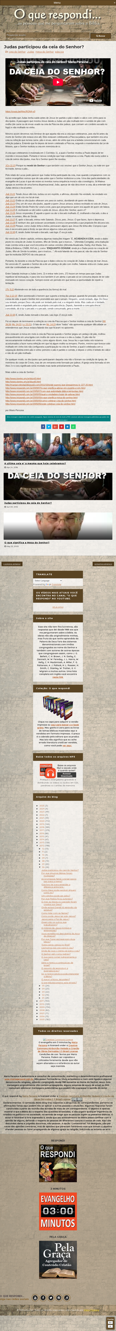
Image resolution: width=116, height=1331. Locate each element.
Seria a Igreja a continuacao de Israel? (57, 964)
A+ (110, 1322)
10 (43, 854)
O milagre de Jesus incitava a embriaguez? (56, 929)
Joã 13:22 (10, 200)
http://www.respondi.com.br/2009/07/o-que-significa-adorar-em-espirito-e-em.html (45, 388)
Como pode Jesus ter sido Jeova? (58, 916)
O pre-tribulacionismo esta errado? (59, 982)
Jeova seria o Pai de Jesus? (55, 919)
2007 (42, 1013)
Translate (56, 584)
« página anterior (12, 564)
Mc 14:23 (51, 324)
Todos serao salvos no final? (55, 944)
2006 (42, 1016)
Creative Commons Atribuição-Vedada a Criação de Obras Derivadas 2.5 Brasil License (58, 1048)
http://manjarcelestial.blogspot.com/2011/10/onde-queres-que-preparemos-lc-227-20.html (49, 385)
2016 (42, 833)
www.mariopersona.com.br (19, 1079)
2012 (42, 845)
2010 (42, 1004)
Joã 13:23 (10, 203)
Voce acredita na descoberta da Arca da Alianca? (60, 934)
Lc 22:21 (27, 324)
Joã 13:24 (10, 207)
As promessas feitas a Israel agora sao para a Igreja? (58, 880)
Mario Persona (29, 1096)
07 (43, 864)
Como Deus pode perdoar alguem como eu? (58, 891)
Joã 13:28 (10, 222)
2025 (42, 805)
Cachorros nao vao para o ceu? (57, 947)
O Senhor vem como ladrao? (55, 954)
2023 (42, 811)
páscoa (59, 51)
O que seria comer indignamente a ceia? (58, 958)
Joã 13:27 (10, 219)
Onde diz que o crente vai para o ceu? (60, 950)
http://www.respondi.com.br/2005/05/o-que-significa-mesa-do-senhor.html (41, 397)
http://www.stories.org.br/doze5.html (23, 378)
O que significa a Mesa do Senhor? (27, 542)
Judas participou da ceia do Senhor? (28, 503)
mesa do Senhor (44, 51)
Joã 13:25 (10, 210)
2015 (42, 836)
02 (43, 994)
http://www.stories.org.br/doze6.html (23, 381)
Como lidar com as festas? (54, 913)
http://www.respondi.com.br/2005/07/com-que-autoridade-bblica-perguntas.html (44, 391)
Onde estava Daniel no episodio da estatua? (59, 908)
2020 (42, 821)
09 (43, 858)
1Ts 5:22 (9, 289)
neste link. (58, 677)
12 (43, 848)
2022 (42, 815)
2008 (42, 1010)
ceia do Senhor (17, 51)
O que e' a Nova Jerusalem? (55, 979)
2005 (42, 1019)
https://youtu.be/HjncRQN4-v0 (20, 111)
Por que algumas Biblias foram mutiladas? (56, 874)
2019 (42, 824)
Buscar (101, 36)
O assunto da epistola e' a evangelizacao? (54, 969)
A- (110, 1326)
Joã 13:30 (10, 232)
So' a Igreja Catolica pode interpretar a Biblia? (60, 975)
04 (43, 988)
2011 (41, 1001)
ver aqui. (67, 745)
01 (43, 998)
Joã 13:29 (10, 226)
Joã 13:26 (10, 213)
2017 (42, 830)
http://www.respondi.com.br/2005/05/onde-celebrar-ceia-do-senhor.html (40, 404)
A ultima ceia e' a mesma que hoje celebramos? (35, 463)
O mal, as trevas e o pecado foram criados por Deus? (59, 903)
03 (43, 991)
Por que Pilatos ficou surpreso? (57, 898)
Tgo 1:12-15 (11, 296)
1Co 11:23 (10, 165)
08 (43, 861)
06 (43, 867)
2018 (42, 827)
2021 (42, 818)
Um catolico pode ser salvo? (55, 895)
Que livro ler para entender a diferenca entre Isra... (55, 885)
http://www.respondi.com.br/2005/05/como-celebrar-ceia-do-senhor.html (40, 400)
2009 (42, 1007)
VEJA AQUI (57, 607)
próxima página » (103, 564)
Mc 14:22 (16, 324)
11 (43, 851)
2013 (42, 842)
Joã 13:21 (10, 194)
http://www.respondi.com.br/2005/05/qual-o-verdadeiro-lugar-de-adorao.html (42, 394)
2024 (42, 808)
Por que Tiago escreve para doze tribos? (58, 940)
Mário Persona (91, 1310)
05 (43, 985)
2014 (42, 839)
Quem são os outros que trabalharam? (53, 923)
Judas (30, 51)
